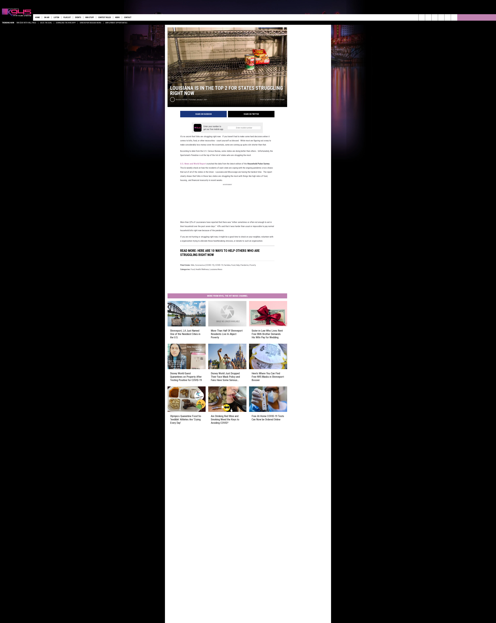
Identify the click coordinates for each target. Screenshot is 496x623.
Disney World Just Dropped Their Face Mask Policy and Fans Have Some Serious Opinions (225, 377)
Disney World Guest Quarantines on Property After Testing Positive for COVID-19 (186, 377)
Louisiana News (216, 269)
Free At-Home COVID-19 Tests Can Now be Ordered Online (268, 418)
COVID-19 (219, 265)
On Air (46, 17)
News (117, 17)
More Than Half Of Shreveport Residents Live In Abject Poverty (227, 334)
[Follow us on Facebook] (435, 17)
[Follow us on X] (454, 17)
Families (227, 265)
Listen (56, 17)
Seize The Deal (46, 23)
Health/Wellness (202, 269)
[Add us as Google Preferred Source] (428, 17)
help (238, 265)
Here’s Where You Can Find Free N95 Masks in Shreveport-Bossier (268, 377)
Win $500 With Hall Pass (26, 23)
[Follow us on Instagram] (441, 17)
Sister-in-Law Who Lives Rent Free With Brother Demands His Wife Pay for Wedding (267, 334)
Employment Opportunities (116, 23)
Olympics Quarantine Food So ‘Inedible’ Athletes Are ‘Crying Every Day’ (185, 419)
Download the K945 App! (66, 23)
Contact (127, 17)
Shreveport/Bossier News (90, 23)
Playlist (67, 17)
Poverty (253, 265)
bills (192, 265)
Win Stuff (89, 17)
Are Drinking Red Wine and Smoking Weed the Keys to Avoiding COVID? (225, 419)
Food (193, 269)
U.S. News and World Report (193, 163)
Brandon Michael (181, 100)
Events (78, 17)
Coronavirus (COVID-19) (204, 265)
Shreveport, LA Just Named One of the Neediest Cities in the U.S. (185, 334)
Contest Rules (104, 17)
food (233, 265)
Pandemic (245, 265)
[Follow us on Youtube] (447, 17)
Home (37, 17)
